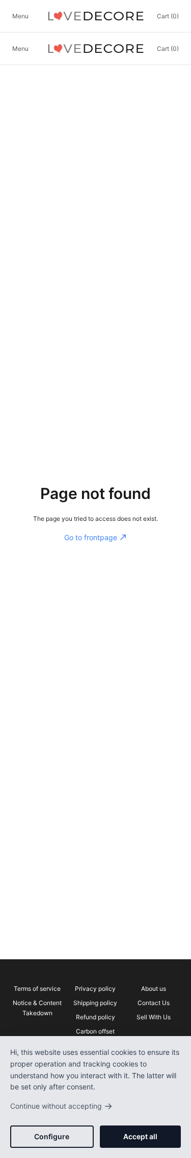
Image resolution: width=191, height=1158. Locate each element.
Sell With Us (154, 1017)
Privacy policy (95, 988)
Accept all (140, 1136)
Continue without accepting (61, 1106)
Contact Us (154, 1003)
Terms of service (37, 988)
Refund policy (95, 1017)
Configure (51, 1136)
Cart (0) (168, 16)
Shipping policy (95, 1003)
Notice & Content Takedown (37, 1008)
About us (153, 988)
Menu (20, 16)
